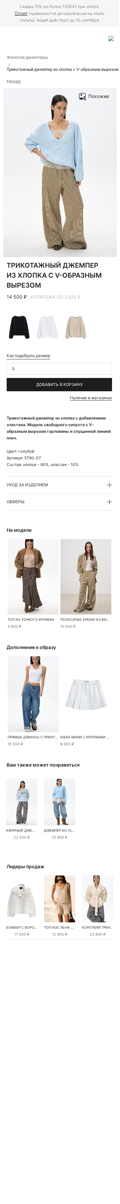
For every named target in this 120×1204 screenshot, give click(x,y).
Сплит (21, 13)
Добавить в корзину (59, 384)
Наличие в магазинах (91, 397)
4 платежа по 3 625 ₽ (55, 297)
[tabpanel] (21, 802)
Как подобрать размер (28, 355)
